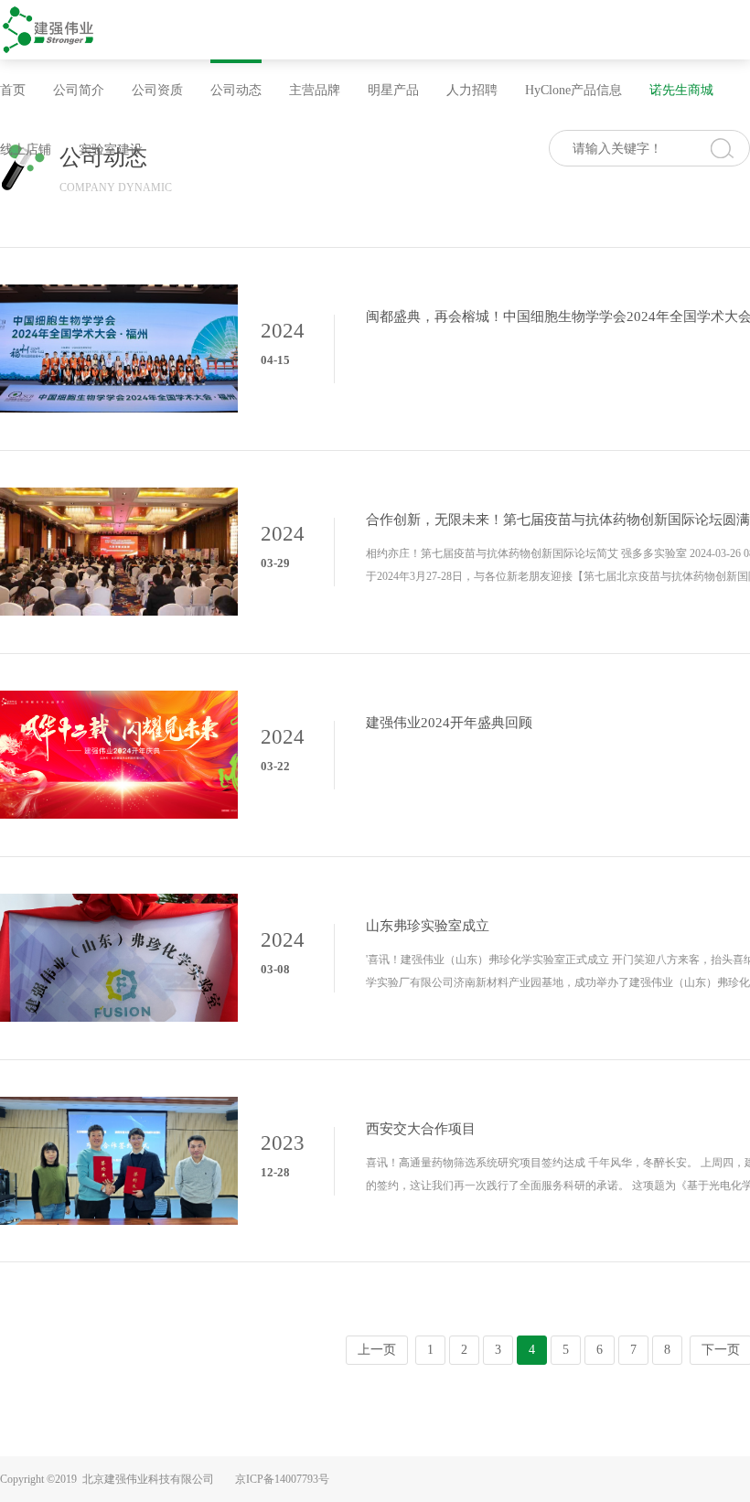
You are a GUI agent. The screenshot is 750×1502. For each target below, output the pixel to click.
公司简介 (78, 90)
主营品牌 (314, 90)
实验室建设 (111, 149)
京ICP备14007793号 (282, 1479)
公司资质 (157, 90)
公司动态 (236, 90)
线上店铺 (25, 149)
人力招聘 (472, 90)
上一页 (377, 1350)
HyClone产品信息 (573, 90)
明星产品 (393, 90)
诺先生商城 (681, 90)
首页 (13, 90)
